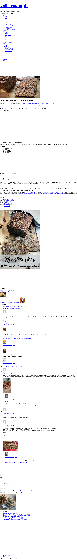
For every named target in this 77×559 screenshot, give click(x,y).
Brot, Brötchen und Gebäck (31, 103)
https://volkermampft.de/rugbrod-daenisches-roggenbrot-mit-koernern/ (16, 462)
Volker (5, 103)
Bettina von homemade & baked (8, 344)
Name (1, 477)
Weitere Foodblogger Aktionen (10, 29)
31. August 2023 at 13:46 (7, 413)
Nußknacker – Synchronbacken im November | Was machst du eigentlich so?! (19, 338)
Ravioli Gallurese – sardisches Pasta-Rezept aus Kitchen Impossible (14, 518)
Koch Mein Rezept (8, 26)
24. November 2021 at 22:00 (7, 345)
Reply (14, 324)
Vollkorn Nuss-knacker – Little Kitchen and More (14, 308)
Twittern (1, 291)
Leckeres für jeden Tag (8, 27)
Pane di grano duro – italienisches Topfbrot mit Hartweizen (22, 107)
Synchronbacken (7, 28)
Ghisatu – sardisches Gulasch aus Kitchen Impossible (11, 516)
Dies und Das (5, 31)
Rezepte (4, 43)
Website (1, 481)
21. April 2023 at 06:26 (6, 373)
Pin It (6, 291)
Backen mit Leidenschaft (9, 201)
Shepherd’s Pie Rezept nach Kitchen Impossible (10, 513)
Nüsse (5, 290)
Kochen (6, 21)
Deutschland (38, 103)
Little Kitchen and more (8, 204)
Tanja (3, 362)
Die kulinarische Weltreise (9, 25)
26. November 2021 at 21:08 (7, 363)
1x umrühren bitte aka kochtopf (9, 199)
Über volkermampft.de (6, 555)
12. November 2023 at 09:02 (9, 457)
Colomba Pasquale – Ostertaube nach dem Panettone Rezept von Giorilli (15, 519)
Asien (6, 17)
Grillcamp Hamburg (8, 35)
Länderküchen (5, 15)
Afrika (6, 16)
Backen (6, 44)
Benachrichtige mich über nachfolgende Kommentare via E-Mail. (12, 485)
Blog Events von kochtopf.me (10, 24)
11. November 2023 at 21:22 (7, 425)
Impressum (4, 60)
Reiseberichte (7, 32)
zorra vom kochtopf (6, 323)
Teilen (4, 291)
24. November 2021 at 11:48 (7, 324)
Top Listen (6, 34)
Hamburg (6, 33)
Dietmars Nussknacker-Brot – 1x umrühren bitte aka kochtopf (16, 306)
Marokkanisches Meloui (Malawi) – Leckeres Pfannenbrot (15, 296)
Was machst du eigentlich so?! (8, 205)
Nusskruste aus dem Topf (30, 192)
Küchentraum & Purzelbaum (9, 200)
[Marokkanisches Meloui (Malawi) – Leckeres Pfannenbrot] (3, 296)
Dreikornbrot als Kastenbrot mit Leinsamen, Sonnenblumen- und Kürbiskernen (52, 193)
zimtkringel (6, 202)
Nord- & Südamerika (8, 19)
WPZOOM (19, 558)
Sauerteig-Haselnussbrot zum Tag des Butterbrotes (49, 192)
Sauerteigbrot (8, 290)
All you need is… (7, 23)
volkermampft (14, 5)
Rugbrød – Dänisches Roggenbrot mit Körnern (28, 193)
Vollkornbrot (12, 290)
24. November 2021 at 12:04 (7, 332)
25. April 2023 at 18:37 (8, 399)
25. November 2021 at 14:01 (7, 354)
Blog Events (5, 22)
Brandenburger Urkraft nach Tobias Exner (9, 194)
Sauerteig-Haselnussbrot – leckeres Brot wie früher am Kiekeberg (25, 405)
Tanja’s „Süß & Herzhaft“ (8, 203)
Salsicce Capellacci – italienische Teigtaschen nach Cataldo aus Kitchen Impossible (16, 515)
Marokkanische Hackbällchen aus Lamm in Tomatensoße (9, 302)
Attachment (2, 483)
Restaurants (4, 30)
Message (1, 475)
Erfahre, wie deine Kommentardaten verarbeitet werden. (29, 490)
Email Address (2, 479)
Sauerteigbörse (5, 36)
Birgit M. (4, 353)
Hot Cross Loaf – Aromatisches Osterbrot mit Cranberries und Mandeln (14, 520)
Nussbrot (1, 290)
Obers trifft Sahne (7, 206)
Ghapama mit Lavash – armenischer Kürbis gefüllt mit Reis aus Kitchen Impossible (16, 514)
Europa (6, 18)
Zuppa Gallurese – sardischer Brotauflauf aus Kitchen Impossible (13, 517)
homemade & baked (7, 207)
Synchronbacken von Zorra (30, 106)
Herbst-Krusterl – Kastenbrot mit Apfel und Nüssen (14, 366)
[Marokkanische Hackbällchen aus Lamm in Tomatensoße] (22, 302)
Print (8, 291)
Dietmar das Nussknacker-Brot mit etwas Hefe (10, 108)
